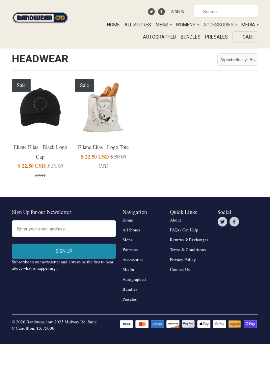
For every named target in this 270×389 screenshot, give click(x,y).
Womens (187, 24)
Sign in (177, 12)
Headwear (40, 58)
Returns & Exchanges (189, 240)
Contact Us (180, 269)
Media (249, 24)
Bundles (191, 37)
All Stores (137, 24)
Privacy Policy (183, 259)
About (175, 220)
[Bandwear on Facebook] (162, 13)
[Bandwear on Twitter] (152, 13)
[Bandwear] (40, 16)
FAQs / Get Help (184, 230)
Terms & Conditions (188, 250)
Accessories (220, 24)
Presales (216, 37)
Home (113, 24)
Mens (163, 24)
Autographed (159, 37)
